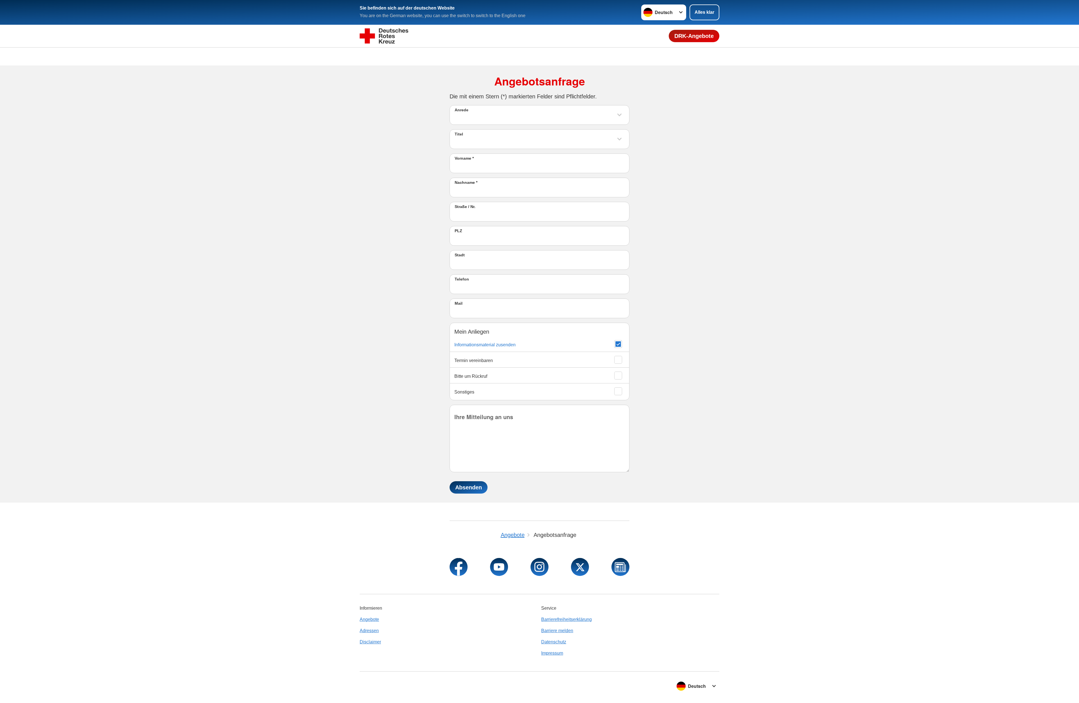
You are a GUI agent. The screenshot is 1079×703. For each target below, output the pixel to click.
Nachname (466, 182)
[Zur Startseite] (384, 36)
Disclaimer (370, 641)
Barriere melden (557, 630)
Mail (459, 303)
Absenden (468, 487)
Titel (459, 134)
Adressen (369, 630)
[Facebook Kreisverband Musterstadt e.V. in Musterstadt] (459, 567)
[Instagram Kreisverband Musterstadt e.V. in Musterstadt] (539, 567)
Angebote (369, 619)
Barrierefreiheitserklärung (566, 619)
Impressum (552, 653)
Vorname (464, 158)
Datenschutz (553, 641)
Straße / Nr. (465, 206)
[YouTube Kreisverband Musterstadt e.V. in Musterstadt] (499, 567)
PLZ (458, 231)
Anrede (461, 110)
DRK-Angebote (694, 36)
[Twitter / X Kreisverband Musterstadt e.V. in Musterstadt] (580, 567)
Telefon (462, 279)
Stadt (460, 255)
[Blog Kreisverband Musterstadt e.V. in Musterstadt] (620, 567)
